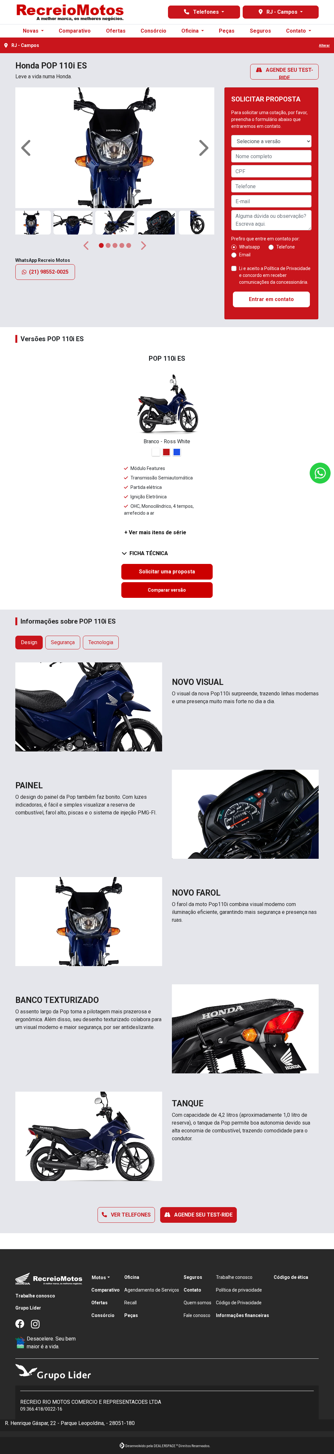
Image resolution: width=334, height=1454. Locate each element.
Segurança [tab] (63, 642)
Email (244, 254)
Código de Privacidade (239, 1302)
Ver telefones (130, 1215)
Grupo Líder (28, 1307)
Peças (227, 31)
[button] (27, 147)
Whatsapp (249, 247)
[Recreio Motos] (69, 12)
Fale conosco (197, 1315)
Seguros (260, 31)
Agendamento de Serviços (151, 1290)
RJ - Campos (282, 12)
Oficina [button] (190, 31)
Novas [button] (31, 31)
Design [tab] (29, 642)
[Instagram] (39, 1324)
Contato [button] (296, 31)
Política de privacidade (239, 1290)
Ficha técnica (148, 553)
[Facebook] (23, 1324)
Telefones (206, 12)
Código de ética (291, 1277)
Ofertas (116, 31)
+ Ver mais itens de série (155, 532)
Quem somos (197, 1302)
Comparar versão (167, 590)
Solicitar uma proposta (167, 571)
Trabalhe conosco (35, 1295)
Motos (99, 1277)
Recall (130, 1302)
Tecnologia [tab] (100, 642)
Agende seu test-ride (289, 73)
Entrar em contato (271, 299)
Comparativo (75, 31)
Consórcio (153, 31)
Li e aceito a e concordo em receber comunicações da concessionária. (275, 275)
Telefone (285, 247)
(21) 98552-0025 (48, 272)
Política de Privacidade (287, 268)
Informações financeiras (242, 1315)
